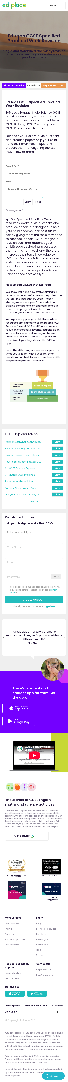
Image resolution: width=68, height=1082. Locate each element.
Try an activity (20, 835)
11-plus (39, 955)
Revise (37, 201)
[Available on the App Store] (15, 994)
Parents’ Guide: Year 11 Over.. (21, 488)
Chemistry (33, 85)
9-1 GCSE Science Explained (20, 468)
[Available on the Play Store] (37, 994)
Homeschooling (13, 973)
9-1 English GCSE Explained (20, 475)
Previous (4, 637)
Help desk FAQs (43, 969)
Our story (9, 934)
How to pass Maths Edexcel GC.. (23, 461)
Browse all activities (46, 928)
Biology (8, 85)
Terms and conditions (35, 1005)
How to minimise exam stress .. (22, 455)
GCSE (39, 950)
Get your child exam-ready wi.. (22, 494)
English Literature (53, 85)
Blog (38, 923)
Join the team (12, 944)
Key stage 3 (42, 944)
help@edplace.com (46, 975)
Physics (20, 85)
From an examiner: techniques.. (23, 442)
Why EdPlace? (12, 923)
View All (34, 502)
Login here (50, 606)
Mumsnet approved (15, 939)
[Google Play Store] (18, 725)
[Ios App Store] (18, 709)
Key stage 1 (41, 934)
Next (64, 637)
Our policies (57, 1005)
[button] (34, 532)
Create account (34, 600)
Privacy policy (12, 1005)
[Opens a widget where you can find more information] (53, 1076)
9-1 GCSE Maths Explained (19, 481)
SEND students (12, 978)
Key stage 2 (42, 939)
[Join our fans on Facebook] (57, 1011)
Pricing (8, 928)
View (57, 442)
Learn (28, 201)
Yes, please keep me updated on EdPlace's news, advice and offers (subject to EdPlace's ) (35, 589)
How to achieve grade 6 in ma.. (23, 448)
